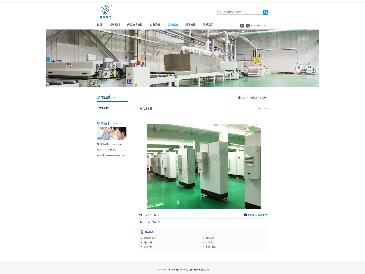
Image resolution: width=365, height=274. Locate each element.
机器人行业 (211, 247)
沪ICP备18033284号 (180, 270)
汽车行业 (156, 222)
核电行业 (148, 247)
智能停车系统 (150, 238)
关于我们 (115, 24)
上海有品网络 (203, 270)
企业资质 (155, 24)
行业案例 (103, 107)
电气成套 (210, 242)
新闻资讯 (190, 24)
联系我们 (208, 24)
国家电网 (148, 242)
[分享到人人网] (262, 215)
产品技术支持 (135, 24)
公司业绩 (173, 24)
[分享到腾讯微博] (259, 215)
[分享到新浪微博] (256, 215)
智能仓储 (210, 238)
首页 (99, 24)
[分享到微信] (266, 215)
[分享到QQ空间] (253, 215)
